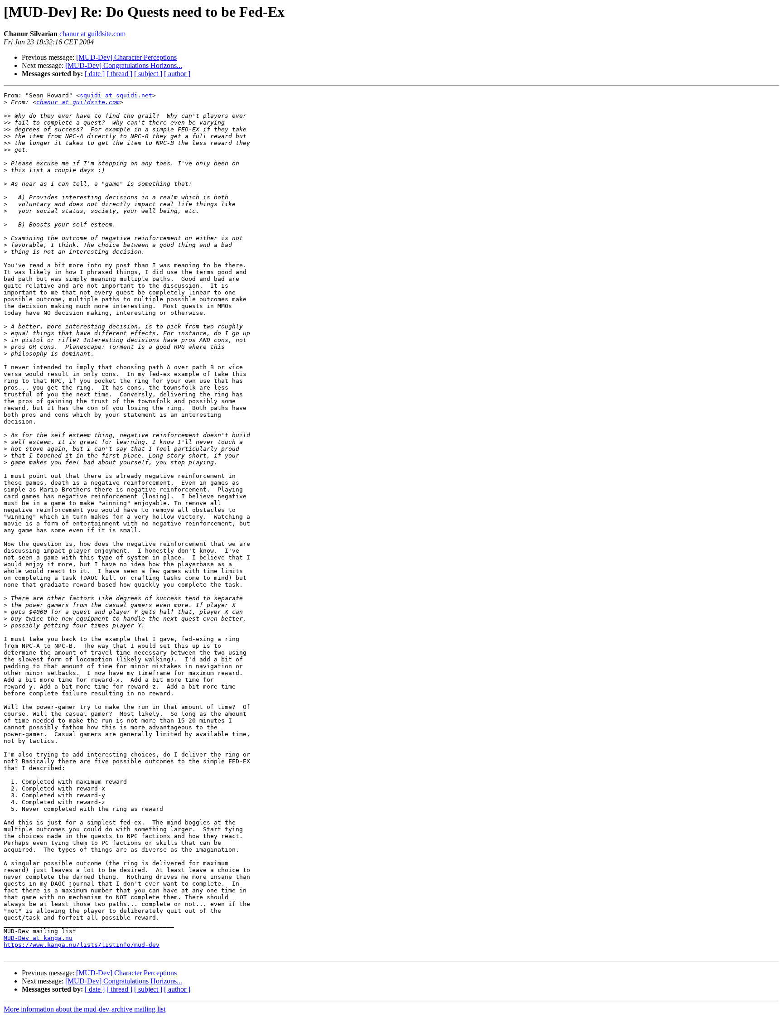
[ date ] (95, 73)
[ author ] (177, 73)
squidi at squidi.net (116, 95)
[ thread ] (119, 73)
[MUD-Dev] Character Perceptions (126, 57)
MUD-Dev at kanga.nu (38, 938)
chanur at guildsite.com (92, 34)
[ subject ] (148, 73)
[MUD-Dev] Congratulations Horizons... (123, 65)
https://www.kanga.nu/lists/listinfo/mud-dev (82, 944)
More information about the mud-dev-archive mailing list (84, 1009)
